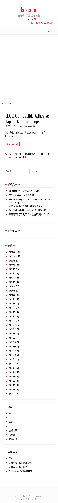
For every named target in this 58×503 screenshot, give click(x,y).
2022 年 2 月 (14, 260)
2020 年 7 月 (14, 286)
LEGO (39, 154)
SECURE (44, 154)
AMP (10, 413)
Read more (11, 144)
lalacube (29, 9)
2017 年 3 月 (14, 355)
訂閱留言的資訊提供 (18, 466)
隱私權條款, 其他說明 (42, 23)
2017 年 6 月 (14, 342)
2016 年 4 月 (14, 380)
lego (9, 154)
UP (49, 154)
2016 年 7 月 (14, 368)
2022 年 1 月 (14, 264)
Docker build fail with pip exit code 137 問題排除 (27, 210)
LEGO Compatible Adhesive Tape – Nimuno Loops (27, 118)
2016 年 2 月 (14, 389)
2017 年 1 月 (14, 363)
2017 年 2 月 (14, 359)
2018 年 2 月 (14, 316)
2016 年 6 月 (14, 372)
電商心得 (13, 438)
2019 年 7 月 (14, 303)
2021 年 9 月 (14, 273)
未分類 (12, 434)
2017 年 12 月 (14, 320)
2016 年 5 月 (14, 376)
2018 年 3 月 (14, 312)
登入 (11, 458)
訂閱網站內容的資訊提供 (20, 462)
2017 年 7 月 (14, 337)
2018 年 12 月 (14, 307)
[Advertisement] (29, 65)
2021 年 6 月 (14, 277)
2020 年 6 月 (14, 290)
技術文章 (13, 430)
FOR (19, 154)
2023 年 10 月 (14, 251)
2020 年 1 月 (14, 294)
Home (52, 31)
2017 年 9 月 (14, 329)
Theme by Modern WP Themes (29, 499)
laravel (11, 417)
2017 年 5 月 (14, 346)
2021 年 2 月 (14, 282)
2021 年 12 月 (14, 269)
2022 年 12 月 (14, 256)
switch (11, 425)
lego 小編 (31, 126)
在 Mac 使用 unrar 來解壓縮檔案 (22, 195)
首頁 (33, 19)
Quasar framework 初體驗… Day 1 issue (24, 190)
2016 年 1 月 (14, 393)
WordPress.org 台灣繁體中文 (20, 471)
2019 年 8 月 (14, 299)
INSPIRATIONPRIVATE (29, 154)
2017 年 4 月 (14, 350)
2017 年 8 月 (14, 333)
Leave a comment (17, 157)
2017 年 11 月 (14, 325)
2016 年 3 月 (14, 385)
